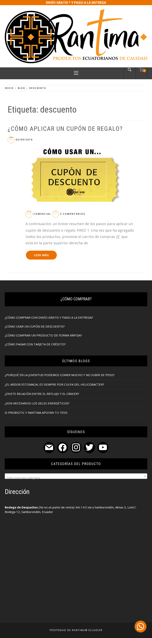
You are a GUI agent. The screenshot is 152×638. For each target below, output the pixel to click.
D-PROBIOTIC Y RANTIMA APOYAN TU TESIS (36, 413)
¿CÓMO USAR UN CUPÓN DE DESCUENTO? (35, 326)
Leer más (41, 255)
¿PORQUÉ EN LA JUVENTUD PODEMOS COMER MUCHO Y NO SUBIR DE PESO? (60, 375)
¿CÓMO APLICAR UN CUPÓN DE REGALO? (65, 128)
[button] (140, 626)
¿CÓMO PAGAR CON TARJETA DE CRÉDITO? (35, 344)
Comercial (42, 214)
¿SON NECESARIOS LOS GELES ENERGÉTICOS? (37, 403)
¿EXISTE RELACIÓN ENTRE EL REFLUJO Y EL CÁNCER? (42, 394)
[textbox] (76, 477)
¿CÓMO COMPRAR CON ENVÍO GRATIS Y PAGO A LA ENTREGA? (49, 317)
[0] (141, 70)
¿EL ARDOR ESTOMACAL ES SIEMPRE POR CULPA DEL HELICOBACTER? (54, 384)
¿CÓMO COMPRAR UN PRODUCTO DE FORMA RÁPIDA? (43, 335)
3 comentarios (72, 214)
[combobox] (76, 476)
